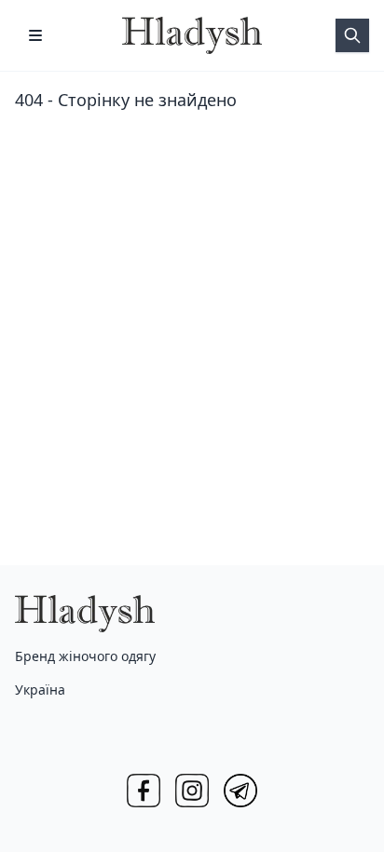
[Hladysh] (192, 35)
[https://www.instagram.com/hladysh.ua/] (192, 790)
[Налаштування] (35, 35)
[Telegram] (240, 790)
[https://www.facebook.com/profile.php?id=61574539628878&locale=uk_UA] (143, 790)
